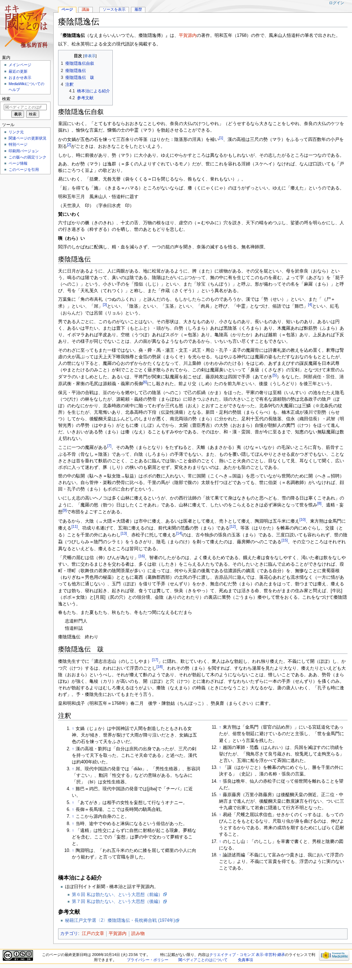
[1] (221, 138)
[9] (65, 510)
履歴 (138, 9)
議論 (85, 9)
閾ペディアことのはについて (203, 960)
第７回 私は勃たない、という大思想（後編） (117, 901)
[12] (233, 526)
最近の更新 (18, 71)
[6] (145, 382)
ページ (67, 9)
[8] (319, 503)
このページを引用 (24, 169)
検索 (6, 99)
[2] (69, 145)
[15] (285, 540)
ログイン (336, 3)
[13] (124, 533)
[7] (109, 446)
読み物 (138, 933)
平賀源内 (188, 35)
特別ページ (18, 144)
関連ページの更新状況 (27, 138)
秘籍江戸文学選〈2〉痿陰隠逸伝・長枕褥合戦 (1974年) (120, 920)
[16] (142, 556)
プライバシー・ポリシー (147, 960)
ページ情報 (18, 163)
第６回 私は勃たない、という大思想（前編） (117, 894)
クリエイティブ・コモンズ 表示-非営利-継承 (247, 954)
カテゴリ (69, 933)
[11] (75, 526)
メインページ (20, 65)
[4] (310, 304)
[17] (155, 660)
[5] (275, 375)
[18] (159, 667)
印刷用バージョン (24, 151)
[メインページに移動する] (26, 26)
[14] (179, 533)
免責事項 (245, 960)
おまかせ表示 (20, 77)
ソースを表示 (114, 9)
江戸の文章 (93, 933)
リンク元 (16, 132)
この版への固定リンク (27, 157)
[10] (302, 519)
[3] (105, 304)
